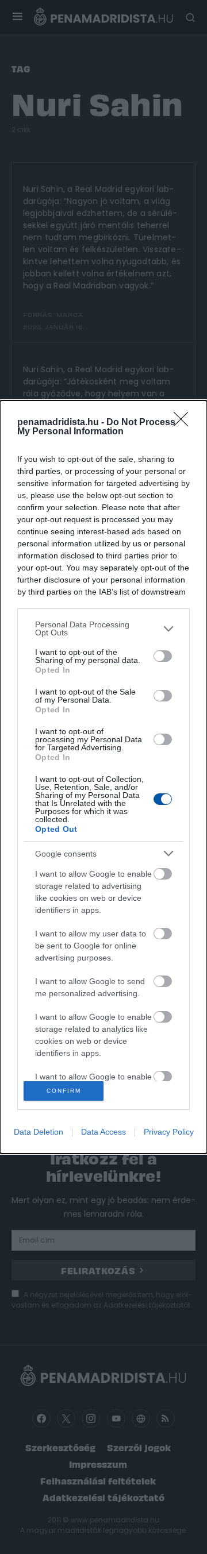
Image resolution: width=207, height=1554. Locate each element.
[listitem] (103, 628)
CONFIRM (64, 1091)
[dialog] (103, 777)
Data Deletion (38, 1131)
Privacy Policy (169, 1131)
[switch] (163, 656)
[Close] (184, 423)
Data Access (103, 1131)
